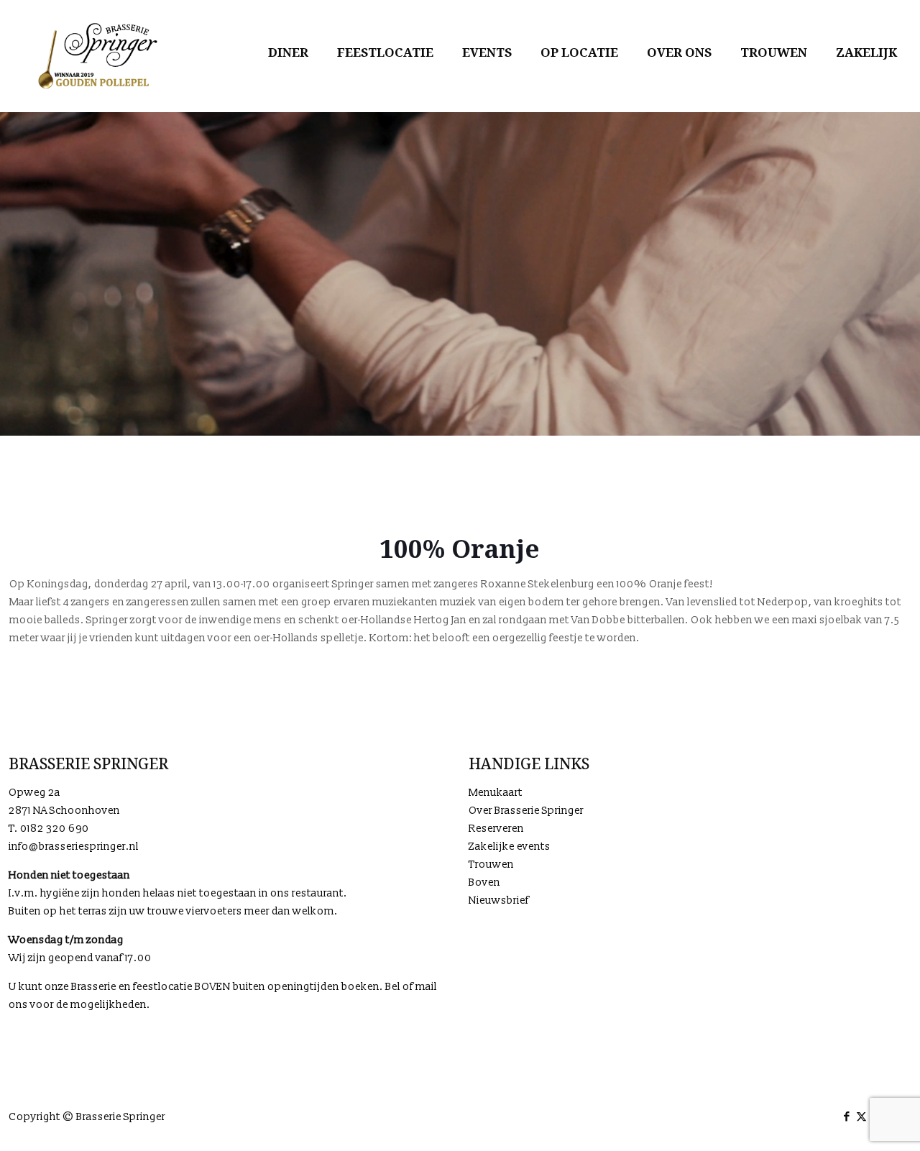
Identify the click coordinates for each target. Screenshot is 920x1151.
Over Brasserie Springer (526, 810)
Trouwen (491, 864)
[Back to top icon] (851, 1121)
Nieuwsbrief (499, 900)
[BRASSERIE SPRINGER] (97, 55)
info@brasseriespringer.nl (74, 846)
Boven (484, 882)
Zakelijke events (510, 846)
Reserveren (496, 828)
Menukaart (496, 792)
